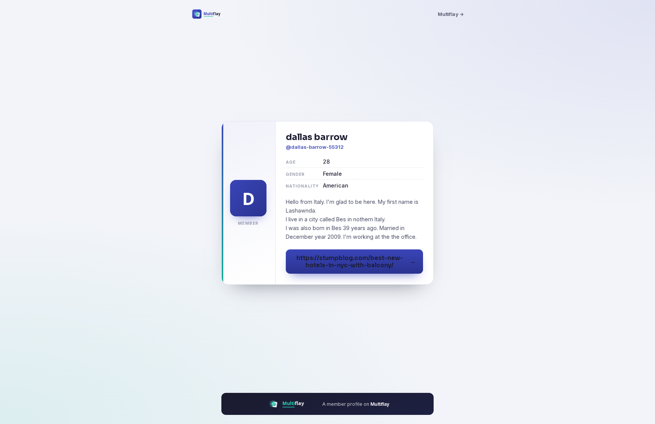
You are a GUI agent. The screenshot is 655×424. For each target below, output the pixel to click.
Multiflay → (451, 14)
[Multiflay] (211, 14)
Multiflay (379, 404)
